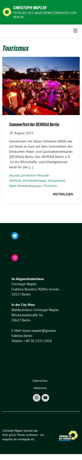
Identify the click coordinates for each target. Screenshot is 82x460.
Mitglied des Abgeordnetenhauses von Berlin (44, 15)
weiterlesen (63, 194)
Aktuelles (14, 175)
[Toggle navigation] (75, 30)
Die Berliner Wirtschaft (35, 175)
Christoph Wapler (30, 7)
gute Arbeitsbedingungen (26, 186)
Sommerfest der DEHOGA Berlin (34, 124)
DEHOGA (16, 180)
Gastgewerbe (57, 180)
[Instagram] (36, 398)
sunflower (32, 435)
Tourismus (51, 186)
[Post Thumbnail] (41, 85)
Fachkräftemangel (35, 180)
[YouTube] (45, 398)
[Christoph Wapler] (7, 12)
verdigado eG (26, 439)
